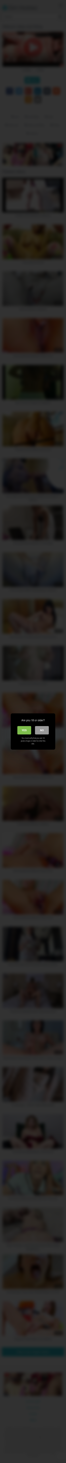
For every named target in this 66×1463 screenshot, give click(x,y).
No (42, 730)
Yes (24, 730)
